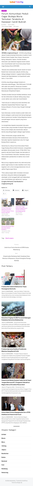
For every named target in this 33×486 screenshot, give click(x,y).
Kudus (4, 457)
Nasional (4, 461)
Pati (3, 465)
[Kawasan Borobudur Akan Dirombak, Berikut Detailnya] (8, 221)
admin (4, 24)
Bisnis (3, 438)
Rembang (5, 468)
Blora (3, 442)
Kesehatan (5, 453)
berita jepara (10, 238)
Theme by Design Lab (17, 482)
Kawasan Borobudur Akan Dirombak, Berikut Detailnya (8, 228)
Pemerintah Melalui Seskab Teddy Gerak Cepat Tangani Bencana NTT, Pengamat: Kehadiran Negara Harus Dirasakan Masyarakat (16, 382)
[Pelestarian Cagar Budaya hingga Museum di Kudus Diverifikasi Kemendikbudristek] (22, 201)
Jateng (4, 446)
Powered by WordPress (22, 480)
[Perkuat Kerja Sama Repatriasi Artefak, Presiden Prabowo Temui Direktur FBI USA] (8, 202)
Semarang (5, 472)
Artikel (4, 434)
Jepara (4, 10)
